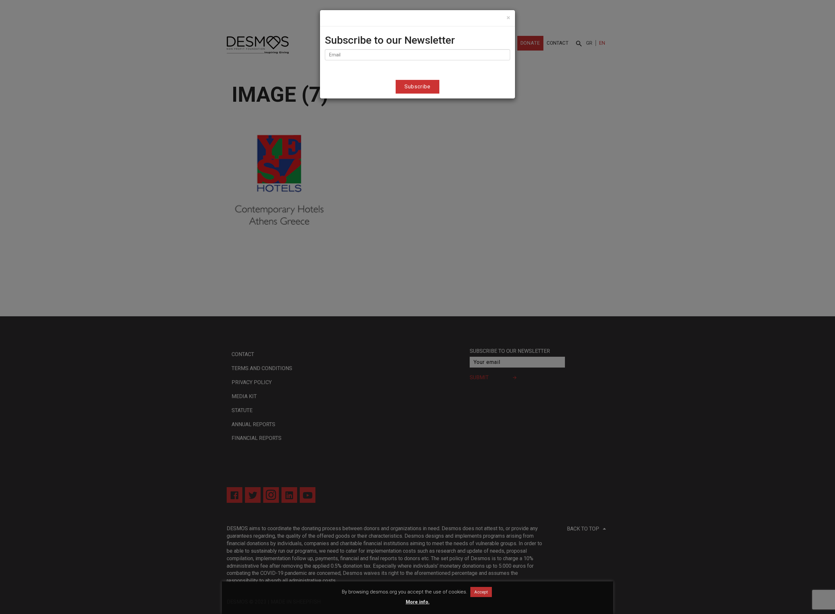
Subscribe (417, 86)
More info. (418, 602)
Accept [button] (481, 592)
